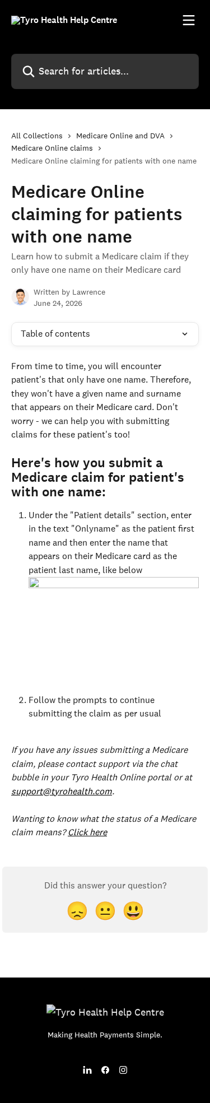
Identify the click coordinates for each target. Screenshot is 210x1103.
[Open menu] (189, 20)
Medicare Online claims (52, 148)
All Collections (37, 136)
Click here (87, 832)
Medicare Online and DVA (120, 136)
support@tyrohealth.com (61, 791)
